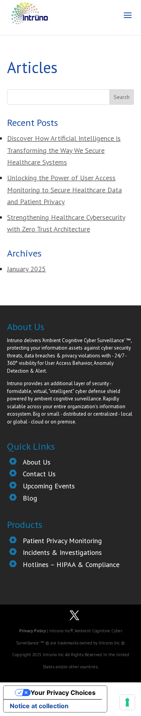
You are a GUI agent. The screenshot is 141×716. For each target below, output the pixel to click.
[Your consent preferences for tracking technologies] (127, 702)
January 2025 (26, 268)
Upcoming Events (49, 485)
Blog (30, 497)
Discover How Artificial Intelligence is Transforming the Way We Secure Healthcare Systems (64, 150)
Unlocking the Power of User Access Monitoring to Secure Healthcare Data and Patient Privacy (64, 189)
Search (122, 96)
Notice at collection (39, 706)
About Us (37, 462)
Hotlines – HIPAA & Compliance (71, 564)
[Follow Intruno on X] (74, 616)
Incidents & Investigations (62, 552)
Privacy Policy (33, 630)
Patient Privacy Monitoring (62, 540)
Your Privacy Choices (63, 692)
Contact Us (39, 473)
